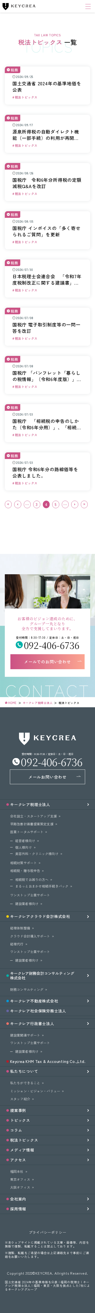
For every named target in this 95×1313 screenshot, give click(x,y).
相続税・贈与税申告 (25, 870)
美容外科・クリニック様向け (37, 853)
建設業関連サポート (25, 1035)
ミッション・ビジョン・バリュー (35, 1091)
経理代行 (17, 944)
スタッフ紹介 (20, 1098)
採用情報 (18, 1208)
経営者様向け (25, 840)
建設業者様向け (27, 903)
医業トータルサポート (26, 831)
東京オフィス (20, 1179)
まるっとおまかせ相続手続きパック (41, 886)
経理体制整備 (20, 928)
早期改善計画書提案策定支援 (31, 824)
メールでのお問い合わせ (47, 662)
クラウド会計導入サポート (30, 936)
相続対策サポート (23, 862)
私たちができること (25, 1082)
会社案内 (18, 1199)
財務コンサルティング (26, 989)
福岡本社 (17, 1171)
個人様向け (23, 847)
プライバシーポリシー (47, 1232)
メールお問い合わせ (47, 777)
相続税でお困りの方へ (31, 879)
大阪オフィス (20, 1187)
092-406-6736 (52, 644)
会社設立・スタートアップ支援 (33, 816)
